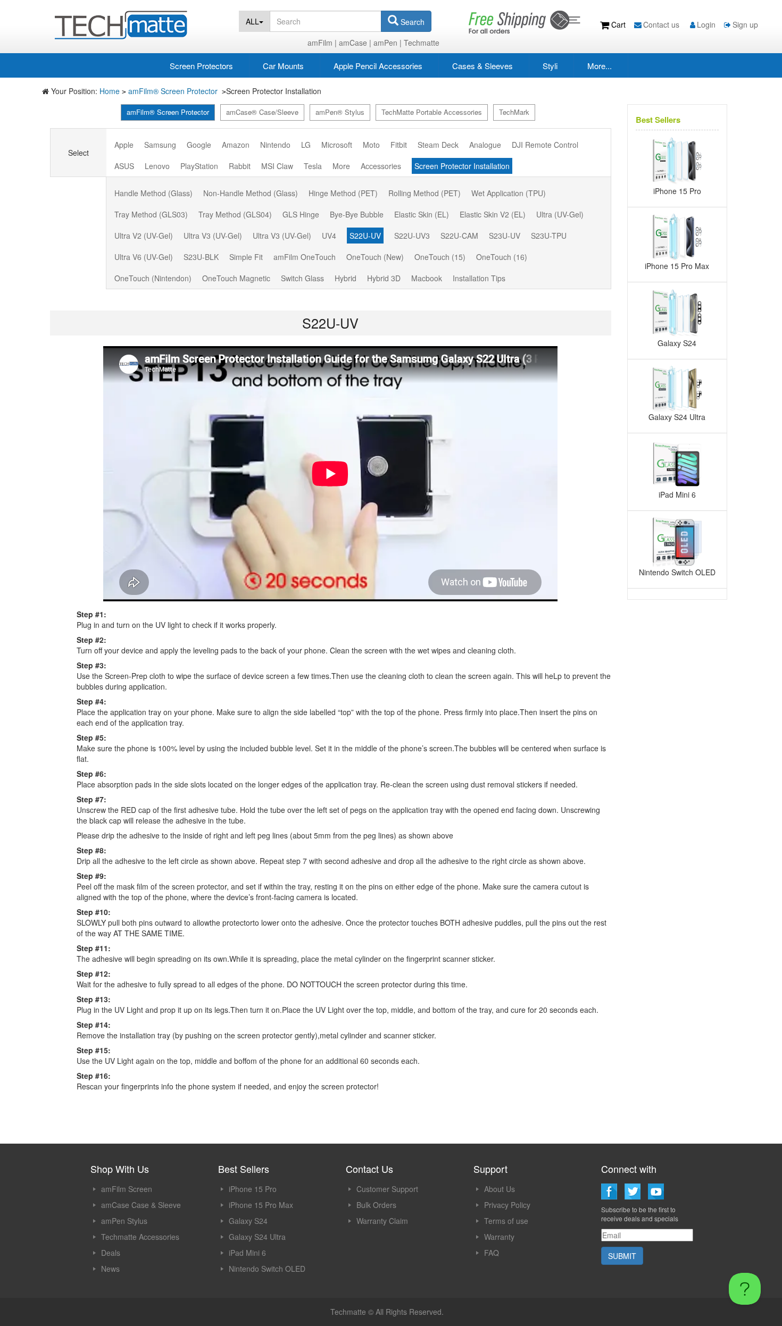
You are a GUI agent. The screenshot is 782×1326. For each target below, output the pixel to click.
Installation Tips (479, 278)
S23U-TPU (549, 235)
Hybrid (345, 278)
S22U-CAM (459, 235)
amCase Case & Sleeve (141, 1204)
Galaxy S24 (248, 1220)
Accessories (381, 166)
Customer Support (387, 1189)
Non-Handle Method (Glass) (250, 193)
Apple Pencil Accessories (378, 65)
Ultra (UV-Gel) (560, 214)
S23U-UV (504, 235)
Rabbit (240, 166)
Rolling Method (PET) (424, 193)
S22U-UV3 (412, 235)
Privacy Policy (507, 1204)
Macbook (426, 278)
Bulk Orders (376, 1204)
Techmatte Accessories (140, 1236)
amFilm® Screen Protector (174, 91)
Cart (618, 24)
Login (706, 24)
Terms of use (506, 1220)
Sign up (745, 24)
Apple (124, 144)
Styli (550, 65)
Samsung (160, 144)
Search (411, 21)
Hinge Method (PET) (343, 193)
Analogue (485, 144)
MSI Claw (277, 166)
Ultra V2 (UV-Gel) (143, 235)
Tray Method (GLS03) (151, 214)
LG (306, 144)
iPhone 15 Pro (253, 1189)
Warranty (499, 1236)
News (110, 1268)
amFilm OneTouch (304, 256)
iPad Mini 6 (247, 1252)
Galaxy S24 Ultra (257, 1236)
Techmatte (421, 42)
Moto (371, 144)
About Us (499, 1189)
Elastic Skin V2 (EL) (493, 214)
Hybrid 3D (384, 278)
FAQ (491, 1252)
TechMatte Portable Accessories (431, 112)
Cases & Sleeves (482, 65)
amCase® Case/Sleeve (262, 112)
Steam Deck (438, 144)
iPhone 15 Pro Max (261, 1204)
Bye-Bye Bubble (357, 214)
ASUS (124, 166)
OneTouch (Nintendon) (153, 278)
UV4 (329, 235)
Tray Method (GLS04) (235, 214)
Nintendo (275, 144)
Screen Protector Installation (462, 166)
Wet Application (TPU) (508, 193)
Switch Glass (302, 278)
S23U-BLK (201, 256)
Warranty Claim (382, 1220)
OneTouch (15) (439, 256)
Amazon (235, 144)
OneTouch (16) (501, 256)
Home (109, 91)
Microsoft (336, 144)
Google (199, 144)
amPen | (387, 42)
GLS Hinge (300, 214)
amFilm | (322, 42)
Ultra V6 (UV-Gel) (143, 256)
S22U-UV (365, 235)
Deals (110, 1252)
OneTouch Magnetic (236, 278)
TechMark (514, 112)
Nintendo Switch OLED (267, 1268)
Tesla (313, 166)
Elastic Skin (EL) (421, 214)
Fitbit (398, 144)
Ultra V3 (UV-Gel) (213, 235)
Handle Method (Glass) (153, 193)
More (341, 166)
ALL (252, 21)
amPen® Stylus (339, 112)
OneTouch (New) (375, 256)
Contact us (662, 24)
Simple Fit (246, 256)
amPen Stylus (124, 1220)
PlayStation (199, 166)
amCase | (355, 42)
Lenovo (157, 166)
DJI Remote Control (545, 144)
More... (599, 65)
